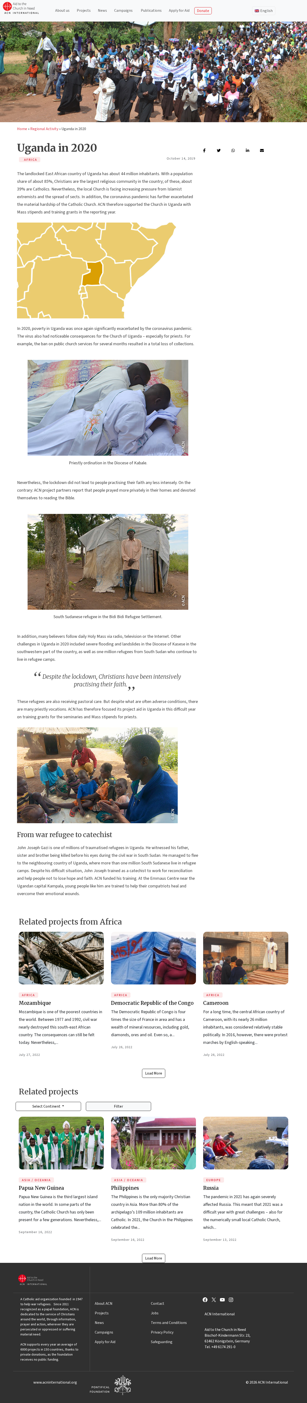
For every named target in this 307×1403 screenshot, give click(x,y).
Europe (213, 1180)
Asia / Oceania (36, 1180)
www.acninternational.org (55, 1382)
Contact (157, 1303)
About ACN (103, 1303)
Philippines (125, 1188)
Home (22, 129)
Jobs (155, 1313)
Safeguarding (161, 1342)
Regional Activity (44, 129)
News (102, 10)
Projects (84, 10)
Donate (203, 10)
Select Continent (46, 1106)
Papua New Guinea (41, 1188)
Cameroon (216, 1003)
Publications (151, 10)
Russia (211, 1188)
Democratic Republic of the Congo (152, 1003)
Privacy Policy (162, 1332)
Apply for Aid (179, 10)
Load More (153, 1073)
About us (62, 10)
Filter (118, 1106)
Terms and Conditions (169, 1322)
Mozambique (35, 1003)
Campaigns (123, 10)
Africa (28, 995)
